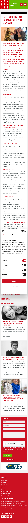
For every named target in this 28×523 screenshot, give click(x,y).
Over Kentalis (4, 480)
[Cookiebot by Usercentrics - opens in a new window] (20, 231)
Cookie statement (5, 493)
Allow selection (14, 286)
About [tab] (23, 234)
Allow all (14, 281)
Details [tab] (14, 234)
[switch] (24, 265)
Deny (14, 291)
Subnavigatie (6, 12)
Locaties (3, 489)
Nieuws (3, 486)
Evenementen (4, 488)
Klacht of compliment (6, 491)
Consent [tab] (5, 234)
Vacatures (3, 482)
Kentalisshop (4, 484)
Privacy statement (5, 495)
